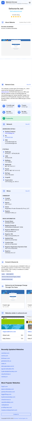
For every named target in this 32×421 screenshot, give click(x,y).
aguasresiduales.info (7, 369)
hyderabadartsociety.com (9, 371)
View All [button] (29, 84)
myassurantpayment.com (9, 410)
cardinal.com (5, 353)
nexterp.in (4, 376)
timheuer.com (5, 358)
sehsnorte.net (5, 92)
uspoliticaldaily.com (7, 402)
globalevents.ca (6, 361)
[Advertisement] (16, 34)
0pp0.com (4, 386)
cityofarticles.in (6, 374)
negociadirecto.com (9, 331)
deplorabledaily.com (7, 389)
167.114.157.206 (9, 137)
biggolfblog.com (6, 394)
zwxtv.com (4, 355)
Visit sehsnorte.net (16, 11)
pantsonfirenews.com (8, 392)
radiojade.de (5, 405)
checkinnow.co (6, 399)
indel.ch (3, 363)
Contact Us (16, 414)
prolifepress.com (6, 407)
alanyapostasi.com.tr (7, 366)
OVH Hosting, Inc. (10, 133)
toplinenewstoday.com (8, 397)
